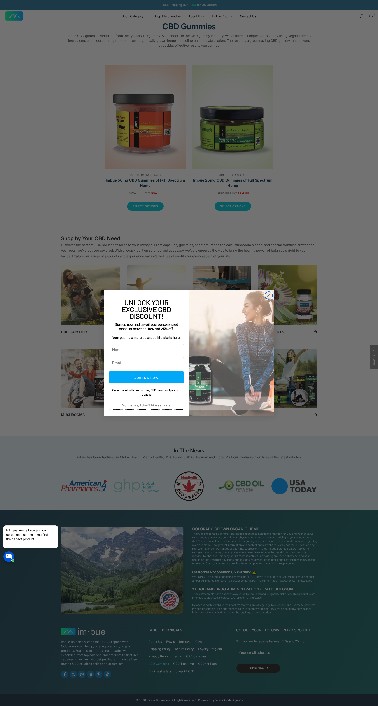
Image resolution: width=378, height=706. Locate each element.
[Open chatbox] (9, 556)
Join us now (146, 377)
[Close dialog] (269, 295)
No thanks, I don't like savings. (146, 405)
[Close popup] (53, 529)
